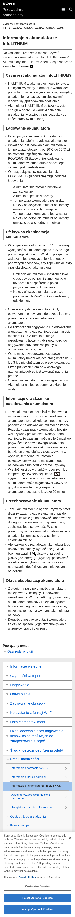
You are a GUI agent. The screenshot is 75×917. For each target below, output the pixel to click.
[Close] (70, 837)
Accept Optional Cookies (37, 909)
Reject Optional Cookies (37, 897)
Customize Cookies (37, 886)
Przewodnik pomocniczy (13, 12)
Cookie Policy (28, 877)
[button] (71, 10)
